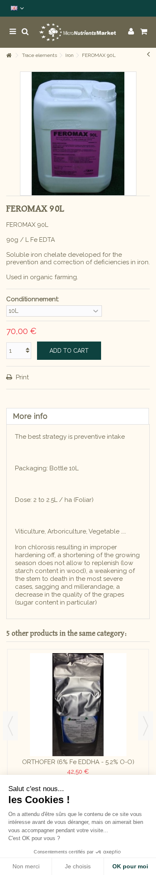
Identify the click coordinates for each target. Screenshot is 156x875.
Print (21, 377)
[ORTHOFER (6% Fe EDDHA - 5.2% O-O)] (78, 704)
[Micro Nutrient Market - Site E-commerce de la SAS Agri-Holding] (78, 32)
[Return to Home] (8, 55)
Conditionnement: (33, 299)
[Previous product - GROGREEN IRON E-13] (148, 54)
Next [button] (145, 725)
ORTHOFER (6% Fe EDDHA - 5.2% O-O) (78, 762)
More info (30, 416)
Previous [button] (10, 725)
